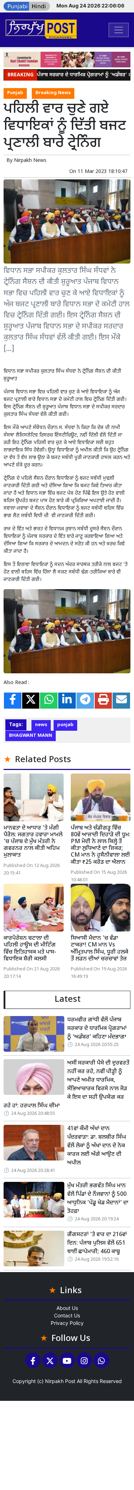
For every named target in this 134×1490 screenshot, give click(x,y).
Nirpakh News (30, 160)
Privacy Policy (67, 1323)
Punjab (15, 93)
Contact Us (67, 1315)
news (41, 725)
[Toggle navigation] (119, 30)
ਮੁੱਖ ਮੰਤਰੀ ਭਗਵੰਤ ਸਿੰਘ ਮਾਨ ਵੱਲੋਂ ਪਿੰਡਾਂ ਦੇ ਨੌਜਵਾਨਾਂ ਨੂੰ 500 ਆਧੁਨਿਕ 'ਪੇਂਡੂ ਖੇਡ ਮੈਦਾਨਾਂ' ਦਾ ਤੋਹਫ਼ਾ (97, 1198)
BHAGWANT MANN (30, 736)
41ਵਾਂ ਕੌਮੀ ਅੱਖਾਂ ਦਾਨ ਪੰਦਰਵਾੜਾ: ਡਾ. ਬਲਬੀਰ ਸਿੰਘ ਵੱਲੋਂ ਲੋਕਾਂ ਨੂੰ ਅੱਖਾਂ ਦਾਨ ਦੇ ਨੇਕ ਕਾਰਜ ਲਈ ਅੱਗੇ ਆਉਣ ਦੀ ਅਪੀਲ (96, 1146)
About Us (67, 1308)
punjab (65, 725)
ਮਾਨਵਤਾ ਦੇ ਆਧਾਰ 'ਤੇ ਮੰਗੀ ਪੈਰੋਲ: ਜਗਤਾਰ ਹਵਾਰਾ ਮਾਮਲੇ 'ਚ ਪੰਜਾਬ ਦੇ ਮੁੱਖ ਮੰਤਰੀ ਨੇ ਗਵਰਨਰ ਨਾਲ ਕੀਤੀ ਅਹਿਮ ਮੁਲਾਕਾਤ (33, 842)
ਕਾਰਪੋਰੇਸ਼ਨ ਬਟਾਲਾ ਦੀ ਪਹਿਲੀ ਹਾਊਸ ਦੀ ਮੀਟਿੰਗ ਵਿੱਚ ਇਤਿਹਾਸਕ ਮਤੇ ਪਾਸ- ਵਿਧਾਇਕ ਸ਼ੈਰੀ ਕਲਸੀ (30, 949)
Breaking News (53, 93)
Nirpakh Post (60, 1381)
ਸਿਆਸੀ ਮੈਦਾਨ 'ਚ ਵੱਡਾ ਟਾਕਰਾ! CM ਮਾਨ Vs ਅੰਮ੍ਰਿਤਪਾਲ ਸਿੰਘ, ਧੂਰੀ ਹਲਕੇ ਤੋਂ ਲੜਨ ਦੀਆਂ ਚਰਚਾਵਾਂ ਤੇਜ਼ (99, 949)
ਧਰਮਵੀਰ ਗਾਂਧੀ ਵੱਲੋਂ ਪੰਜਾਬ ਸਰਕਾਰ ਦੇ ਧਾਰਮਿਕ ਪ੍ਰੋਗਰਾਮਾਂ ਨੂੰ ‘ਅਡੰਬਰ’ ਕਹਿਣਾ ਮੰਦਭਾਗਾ (96, 1028)
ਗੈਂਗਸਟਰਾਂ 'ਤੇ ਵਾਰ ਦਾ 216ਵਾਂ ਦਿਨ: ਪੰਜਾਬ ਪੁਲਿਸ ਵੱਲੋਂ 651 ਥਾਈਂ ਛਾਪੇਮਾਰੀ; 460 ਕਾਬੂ (97, 1243)
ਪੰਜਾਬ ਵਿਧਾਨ (16, 392)
